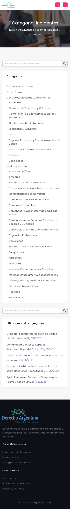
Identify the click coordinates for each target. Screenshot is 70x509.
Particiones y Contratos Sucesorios (30, 149)
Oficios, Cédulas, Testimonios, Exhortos (32, 280)
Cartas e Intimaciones (20, 86)
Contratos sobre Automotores (27, 123)
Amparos (14, 177)
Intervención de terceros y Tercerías (31, 269)
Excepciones (16, 252)
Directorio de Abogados (16, 452)
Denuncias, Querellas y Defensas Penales (33, 229)
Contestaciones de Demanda (27, 193)
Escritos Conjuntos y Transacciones (30, 246)
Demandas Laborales (22, 205)
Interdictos (15, 263)
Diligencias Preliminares (23, 235)
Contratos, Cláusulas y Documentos (28, 97)
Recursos (14, 291)
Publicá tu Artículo (13, 488)
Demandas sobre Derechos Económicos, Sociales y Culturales (33, 222)
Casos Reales (15, 92)
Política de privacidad (15, 483)
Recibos (14, 155)
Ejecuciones (16, 241)
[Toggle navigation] (22, 5)
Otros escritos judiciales (23, 286)
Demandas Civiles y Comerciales (29, 199)
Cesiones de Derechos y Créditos (29, 108)
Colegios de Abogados (16, 462)
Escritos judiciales (17, 166)
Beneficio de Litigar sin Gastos (27, 182)
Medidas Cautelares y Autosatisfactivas (33, 275)
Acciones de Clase (20, 171)
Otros (12, 134)
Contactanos (10, 478)
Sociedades (16, 160)
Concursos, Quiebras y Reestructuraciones (35, 188)
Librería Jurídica (11, 457)
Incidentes (15, 258)
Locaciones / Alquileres (23, 128)
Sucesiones (16, 297)
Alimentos (15, 102)
